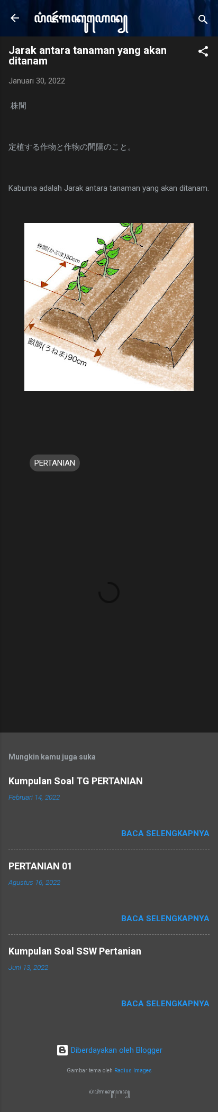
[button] (203, 53)
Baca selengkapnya (165, 833)
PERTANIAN (54, 463)
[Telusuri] (203, 21)
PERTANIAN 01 (40, 866)
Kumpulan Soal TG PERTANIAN (75, 780)
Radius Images (133, 1070)
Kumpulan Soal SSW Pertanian (74, 951)
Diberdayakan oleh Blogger (115, 1050)
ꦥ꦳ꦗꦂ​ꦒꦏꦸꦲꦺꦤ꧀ (81, 18)
